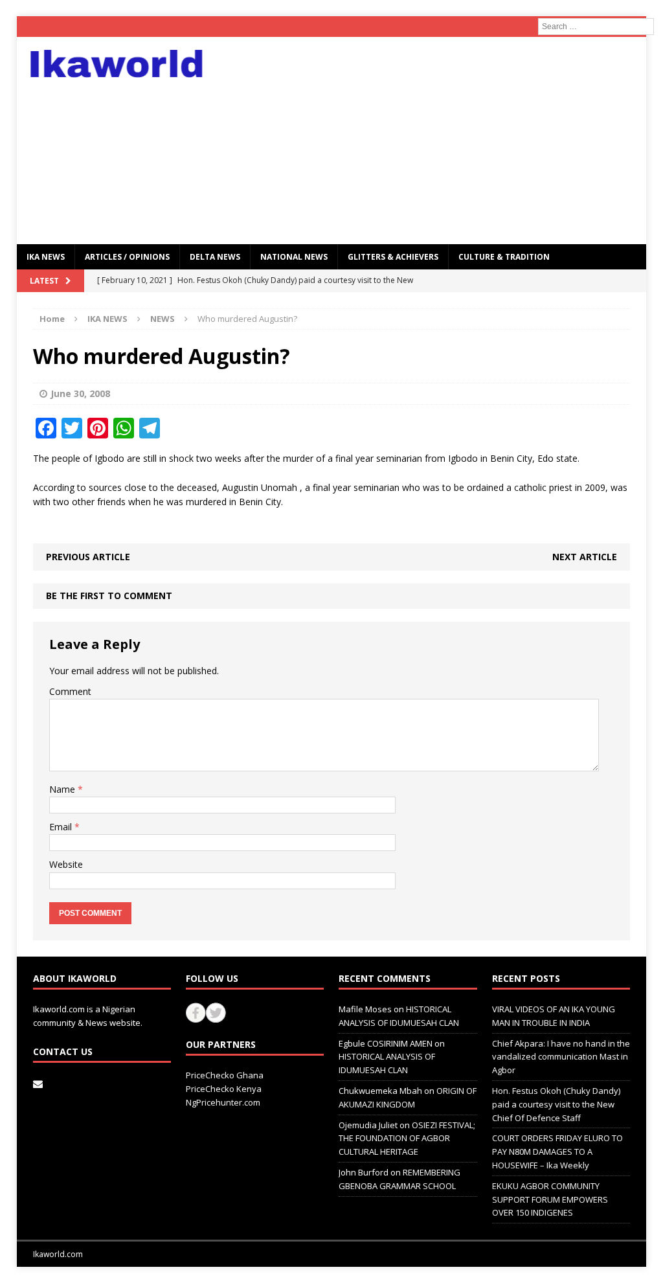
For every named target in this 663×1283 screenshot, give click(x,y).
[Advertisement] (432, 140)
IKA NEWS (46, 256)
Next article (584, 557)
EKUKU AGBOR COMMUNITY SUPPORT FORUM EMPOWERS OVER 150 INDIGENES (550, 1199)
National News (294, 256)
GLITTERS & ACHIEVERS (393, 256)
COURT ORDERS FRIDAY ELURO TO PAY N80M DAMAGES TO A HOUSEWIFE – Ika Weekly (557, 1151)
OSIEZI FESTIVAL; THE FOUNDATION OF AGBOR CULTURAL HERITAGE (407, 1138)
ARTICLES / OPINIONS (127, 256)
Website (66, 864)
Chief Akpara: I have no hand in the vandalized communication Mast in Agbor (561, 1057)
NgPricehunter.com (223, 1102)
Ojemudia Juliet (368, 1125)
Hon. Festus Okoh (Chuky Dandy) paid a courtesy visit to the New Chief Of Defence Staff (556, 1104)
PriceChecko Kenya (224, 1089)
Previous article (88, 557)
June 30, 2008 (80, 393)
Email (61, 827)
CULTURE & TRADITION (504, 256)
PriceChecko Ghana (225, 1075)
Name (63, 789)
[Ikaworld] (116, 64)
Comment (70, 691)
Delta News (215, 256)
